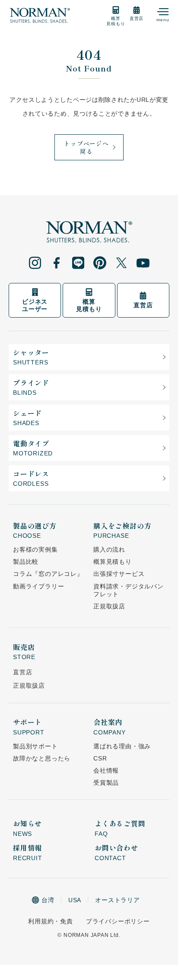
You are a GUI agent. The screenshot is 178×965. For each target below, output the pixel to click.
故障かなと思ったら (41, 758)
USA (74, 900)
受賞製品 (106, 782)
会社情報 (106, 770)
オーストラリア (117, 900)
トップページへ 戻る (86, 147)
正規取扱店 (109, 606)
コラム (48, 573)
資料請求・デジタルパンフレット (128, 590)
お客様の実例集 (35, 549)
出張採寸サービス (118, 573)
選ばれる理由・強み (122, 746)
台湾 (47, 900)
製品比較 (25, 561)
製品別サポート (35, 746)
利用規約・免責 (50, 921)
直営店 (22, 672)
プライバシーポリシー (118, 921)
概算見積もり (112, 561)
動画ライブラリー (38, 586)
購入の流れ (109, 549)
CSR (100, 758)
